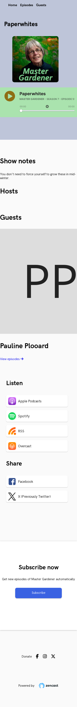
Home (12, 5)
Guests (41, 5)
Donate (27, 657)
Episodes (26, 5)
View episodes (10, 359)
